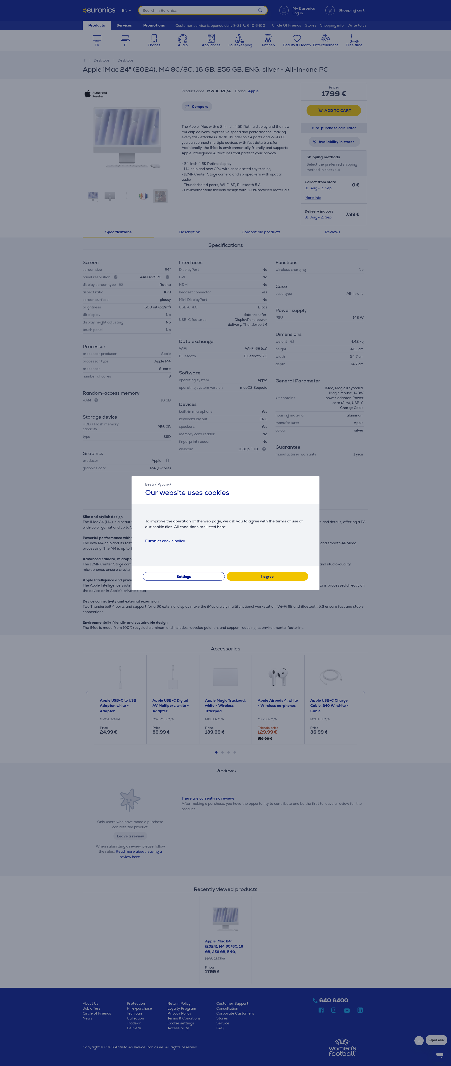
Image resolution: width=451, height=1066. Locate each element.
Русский (164, 484)
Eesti (149, 484)
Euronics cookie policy (165, 540)
